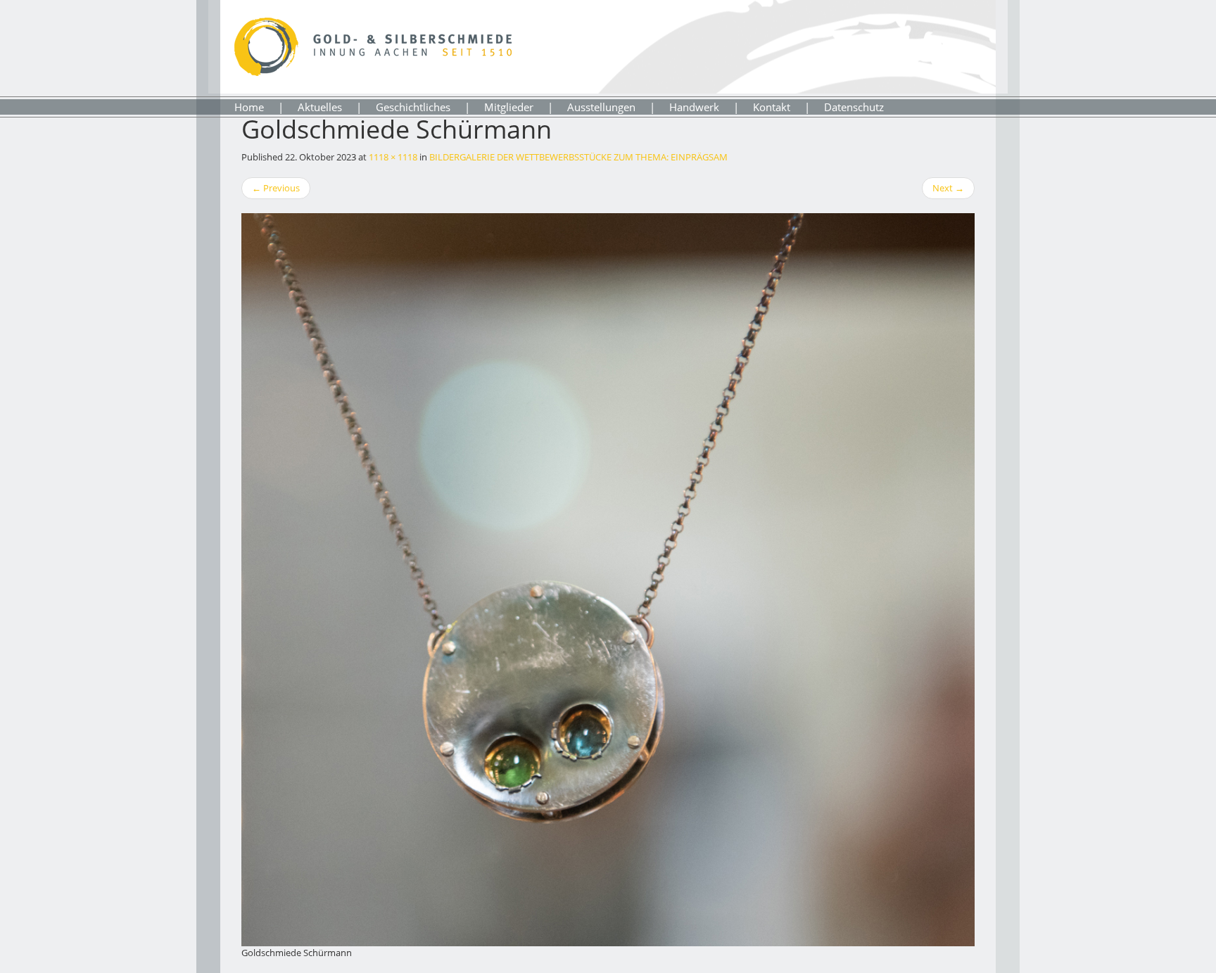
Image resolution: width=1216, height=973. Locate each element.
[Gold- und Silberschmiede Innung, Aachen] (373, 44)
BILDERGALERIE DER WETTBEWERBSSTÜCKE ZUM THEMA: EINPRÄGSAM (578, 157)
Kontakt (771, 107)
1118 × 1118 (393, 157)
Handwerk (694, 107)
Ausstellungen (601, 107)
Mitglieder (508, 107)
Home (249, 107)
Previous (276, 188)
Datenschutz (854, 107)
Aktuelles (320, 107)
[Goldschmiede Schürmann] (608, 579)
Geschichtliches (413, 107)
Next (948, 188)
